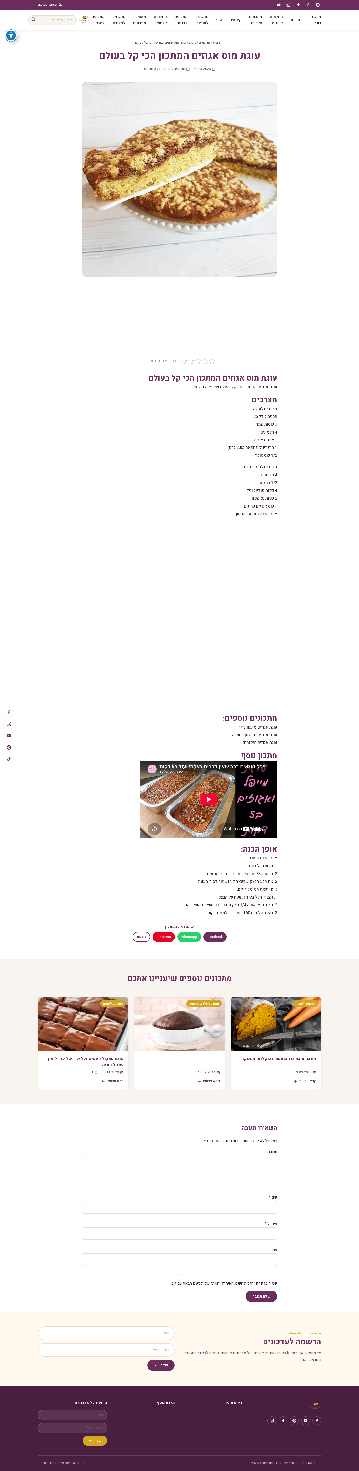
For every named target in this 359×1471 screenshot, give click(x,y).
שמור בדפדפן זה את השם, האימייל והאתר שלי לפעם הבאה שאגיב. (224, 1283)
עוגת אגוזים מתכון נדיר (257, 727)
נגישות (47, 1463)
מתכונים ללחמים (160, 20)
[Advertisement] (179, 321)
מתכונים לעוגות (276, 20)
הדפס (141, 936)
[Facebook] (9, 712)
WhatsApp (189, 936)
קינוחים (235, 19)
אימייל (271, 1224)
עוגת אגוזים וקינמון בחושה (254, 735)
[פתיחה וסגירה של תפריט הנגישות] (11, 35)
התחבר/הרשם (47, 4)
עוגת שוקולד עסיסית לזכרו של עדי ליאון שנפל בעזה (86, 1062)
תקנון (81, 1463)
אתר (274, 1250)
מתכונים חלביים (255, 20)
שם (273, 1197)
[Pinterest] (9, 747)
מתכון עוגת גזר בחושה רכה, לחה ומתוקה (278, 1059)
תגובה (272, 1151)
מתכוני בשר (315, 20)
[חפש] (33, 20)
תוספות (297, 19)
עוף (219, 19)
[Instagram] (9, 724)
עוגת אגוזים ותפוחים (260, 743)
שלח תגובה (261, 1296)
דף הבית (218, 42)
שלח (164, 1365)
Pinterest (164, 936)
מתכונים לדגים (181, 20)
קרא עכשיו (307, 1081)
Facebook (215, 936)
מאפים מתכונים (139, 20)
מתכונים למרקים (98, 20)
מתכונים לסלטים (118, 20)
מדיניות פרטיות (64, 1463)
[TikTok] (9, 759)
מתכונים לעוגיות (201, 20)
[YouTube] (9, 736)
